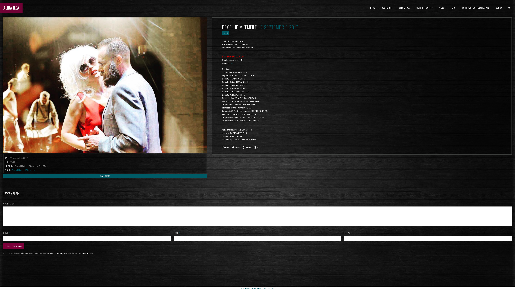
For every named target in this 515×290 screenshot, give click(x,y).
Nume (6, 233)
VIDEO (441, 7)
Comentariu (9, 203)
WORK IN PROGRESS (424, 7)
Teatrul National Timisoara (23, 170)
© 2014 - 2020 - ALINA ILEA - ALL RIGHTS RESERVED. (257, 288)
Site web (348, 233)
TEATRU (225, 33)
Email (177, 233)
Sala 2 (232, 63)
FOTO (453, 7)
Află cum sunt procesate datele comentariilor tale (71, 253)
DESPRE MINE (387, 7)
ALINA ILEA (11, 8)
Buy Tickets (105, 176)
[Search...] (509, 8)
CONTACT (500, 7)
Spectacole (404, 7)
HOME (372, 7)
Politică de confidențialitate (475, 7)
